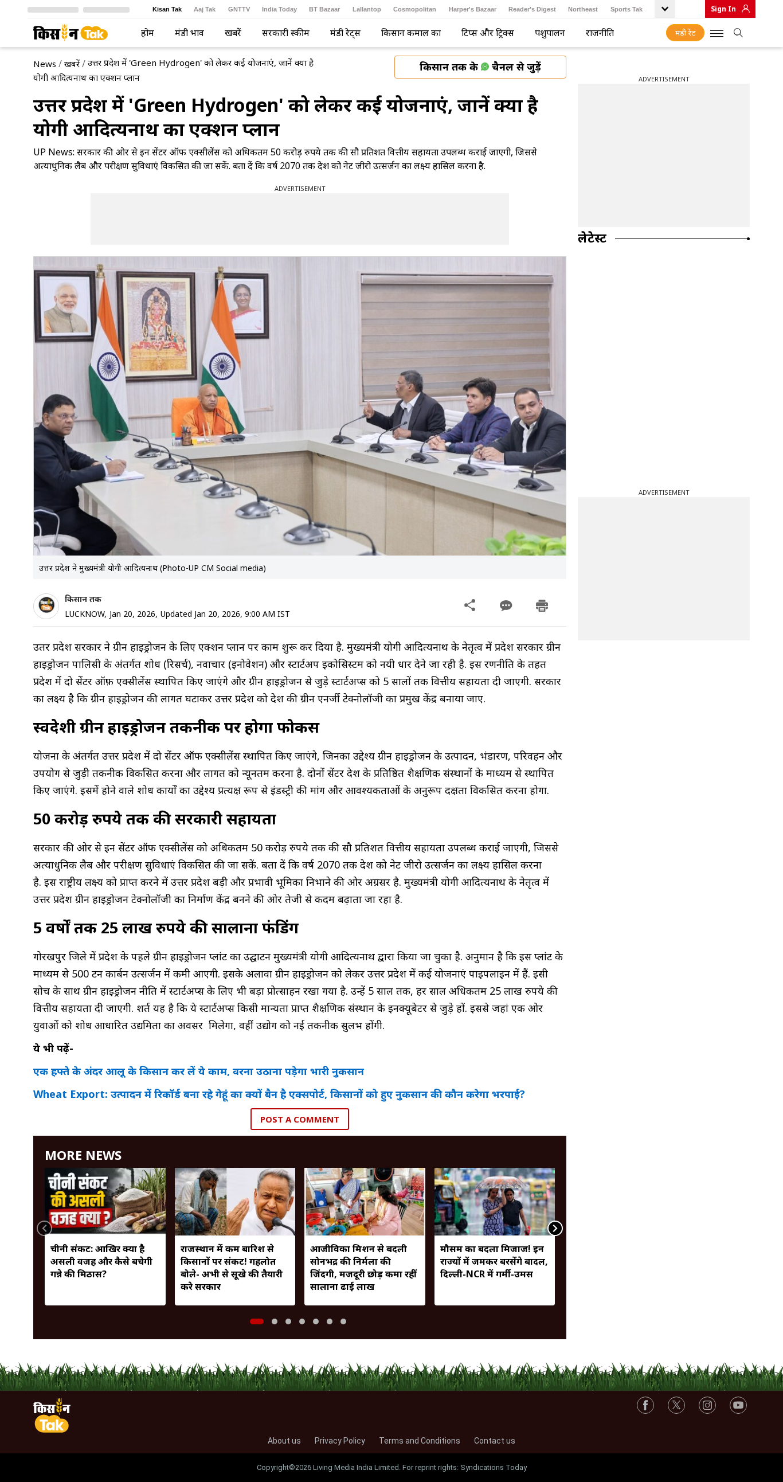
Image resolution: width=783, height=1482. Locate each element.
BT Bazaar (324, 9)
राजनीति (600, 32)
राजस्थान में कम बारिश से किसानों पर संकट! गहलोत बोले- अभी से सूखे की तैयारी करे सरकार (232, 1267)
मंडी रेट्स (345, 32)
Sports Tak (626, 9)
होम (147, 32)
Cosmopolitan (414, 9)
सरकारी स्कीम (286, 32)
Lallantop (367, 9)
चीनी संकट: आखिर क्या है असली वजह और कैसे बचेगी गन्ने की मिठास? (101, 1261)
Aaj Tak (205, 9)
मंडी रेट (685, 33)
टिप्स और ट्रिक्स (487, 32)
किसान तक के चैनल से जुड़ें (480, 66)
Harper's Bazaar (472, 9)
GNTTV (239, 9)
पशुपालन (550, 32)
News (44, 63)
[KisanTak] (70, 32)
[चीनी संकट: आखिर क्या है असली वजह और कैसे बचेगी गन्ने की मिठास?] (105, 1201)
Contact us (494, 1440)
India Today (279, 9)
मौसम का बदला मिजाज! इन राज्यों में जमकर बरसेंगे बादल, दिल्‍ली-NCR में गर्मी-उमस (494, 1261)
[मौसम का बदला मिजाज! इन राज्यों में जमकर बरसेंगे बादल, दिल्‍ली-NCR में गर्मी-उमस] (494, 1201)
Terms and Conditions (419, 1440)
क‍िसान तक (83, 598)
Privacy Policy (340, 1440)
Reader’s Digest (532, 9)
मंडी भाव (189, 32)
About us (284, 1440)
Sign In (723, 9)
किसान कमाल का (411, 32)
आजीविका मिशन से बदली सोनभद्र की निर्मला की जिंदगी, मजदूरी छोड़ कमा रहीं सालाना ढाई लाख (363, 1267)
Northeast (583, 9)
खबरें (233, 32)
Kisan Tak (167, 9)
